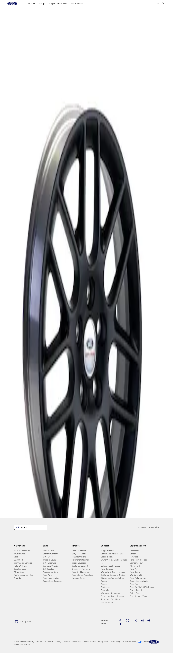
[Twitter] (127, 620)
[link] (39, 642)
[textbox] (30, 527)
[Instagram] (142, 620)
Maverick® (154, 527)
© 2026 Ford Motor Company (24, 642)
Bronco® (142, 527)
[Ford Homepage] (154, 642)
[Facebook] (120, 620)
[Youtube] (135, 620)
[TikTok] (120, 623)
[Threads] (148, 620)
